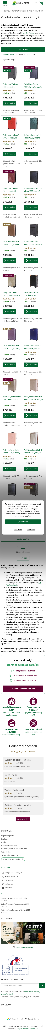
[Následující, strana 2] (23, 546)
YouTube (8, 888)
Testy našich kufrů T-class (11, 855)
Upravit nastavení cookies (28, 1029)
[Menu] (5, 3)
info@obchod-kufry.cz (13, 873)
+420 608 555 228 (11, 876)
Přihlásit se (42, 985)
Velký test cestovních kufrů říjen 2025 (15, 910)
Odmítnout (31, 529)
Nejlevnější (21, 54)
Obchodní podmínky (9, 845)
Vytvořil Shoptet (16, 1019)
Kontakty (4, 839)
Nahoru (24, 558)
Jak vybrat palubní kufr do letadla (14, 898)
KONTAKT (5, 867)
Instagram (9, 884)
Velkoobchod (6, 852)
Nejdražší (31, 54)
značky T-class (28, 33)
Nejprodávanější (9, 59)
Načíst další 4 (23, 539)
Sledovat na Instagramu (25, 947)
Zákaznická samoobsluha (23, 688)
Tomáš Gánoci (33, 1019)
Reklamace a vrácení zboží (13, 859)
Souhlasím (24, 522)
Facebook (9, 880)
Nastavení (18, 529)
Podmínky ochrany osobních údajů (14, 849)
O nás (3, 842)
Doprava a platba (7, 835)
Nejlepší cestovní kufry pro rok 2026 (15, 904)
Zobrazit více (23, 819)
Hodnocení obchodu (23, 746)
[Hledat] (35, 3)
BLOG (3, 893)
